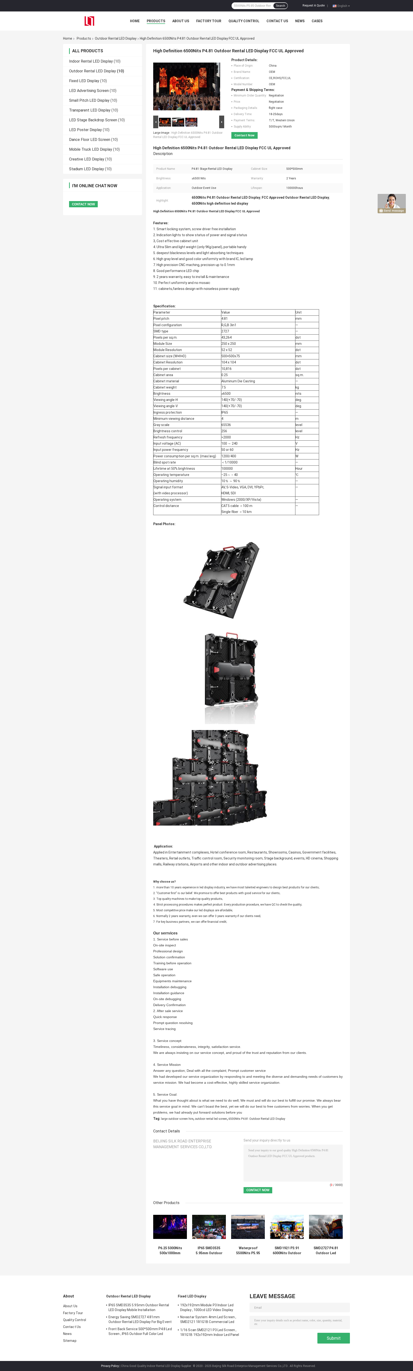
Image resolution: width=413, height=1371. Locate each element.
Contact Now (244, 135)
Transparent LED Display (89, 110)
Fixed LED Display (84, 81)
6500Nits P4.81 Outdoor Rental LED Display (256, 1118)
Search (280, 5)
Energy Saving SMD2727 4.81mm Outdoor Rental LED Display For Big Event (140, 1319)
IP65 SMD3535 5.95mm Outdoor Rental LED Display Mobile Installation (209, 1250)
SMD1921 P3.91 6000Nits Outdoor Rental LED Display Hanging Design (287, 1250)
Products (156, 21)
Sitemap (69, 1341)
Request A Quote (314, 5)
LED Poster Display (85, 130)
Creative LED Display (86, 159)
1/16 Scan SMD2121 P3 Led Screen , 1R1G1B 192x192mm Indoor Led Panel (209, 1332)
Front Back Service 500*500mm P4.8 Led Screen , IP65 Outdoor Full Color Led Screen (140, 1332)
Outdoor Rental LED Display (115, 38)
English (342, 5)
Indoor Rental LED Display (91, 61)
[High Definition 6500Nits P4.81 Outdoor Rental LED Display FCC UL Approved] (186, 86)
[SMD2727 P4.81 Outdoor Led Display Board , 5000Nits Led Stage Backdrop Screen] (326, 1227)
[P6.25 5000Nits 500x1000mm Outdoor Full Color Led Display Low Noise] (170, 1227)
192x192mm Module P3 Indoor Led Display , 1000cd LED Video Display (207, 1307)
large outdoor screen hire (177, 1118)
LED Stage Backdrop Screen (93, 120)
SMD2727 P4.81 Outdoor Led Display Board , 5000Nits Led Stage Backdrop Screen (326, 1250)
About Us (180, 21)
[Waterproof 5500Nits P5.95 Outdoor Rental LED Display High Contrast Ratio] (248, 1227)
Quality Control (243, 21)
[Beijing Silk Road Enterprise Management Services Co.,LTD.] (89, 20)
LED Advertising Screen (89, 90)
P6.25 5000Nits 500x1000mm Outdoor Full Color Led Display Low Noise (170, 1250)
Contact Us (277, 21)
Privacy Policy (110, 1366)
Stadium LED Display (86, 169)
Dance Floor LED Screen (89, 139)
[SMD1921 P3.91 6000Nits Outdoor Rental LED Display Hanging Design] (287, 1227)
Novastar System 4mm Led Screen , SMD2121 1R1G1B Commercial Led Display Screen (208, 1320)
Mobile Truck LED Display (90, 149)
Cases (317, 21)
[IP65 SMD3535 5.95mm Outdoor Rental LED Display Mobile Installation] (209, 1227)
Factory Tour (208, 21)
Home (135, 21)
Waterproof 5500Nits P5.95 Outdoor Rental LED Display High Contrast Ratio (248, 1250)
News (299, 21)
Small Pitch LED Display (89, 100)
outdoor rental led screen (211, 1118)
